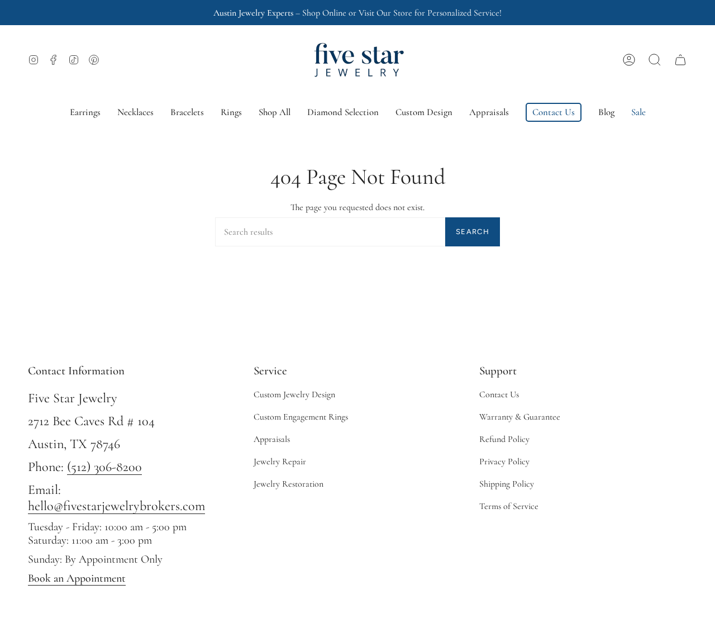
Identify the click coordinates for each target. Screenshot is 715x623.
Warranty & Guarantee (519, 416)
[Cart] (680, 59)
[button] (655, 59)
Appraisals (272, 439)
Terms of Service (508, 506)
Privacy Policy (504, 461)
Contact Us (499, 394)
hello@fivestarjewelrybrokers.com (116, 506)
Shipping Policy (506, 483)
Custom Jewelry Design (294, 394)
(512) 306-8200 (104, 467)
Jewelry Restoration (288, 483)
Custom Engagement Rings (301, 416)
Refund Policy (504, 439)
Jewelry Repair (280, 461)
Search (472, 231)
